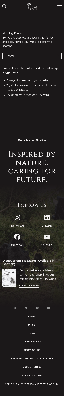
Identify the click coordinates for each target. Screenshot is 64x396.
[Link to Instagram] (15, 308)
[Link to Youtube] (48, 308)
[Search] (4, 6)
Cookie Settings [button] (32, 375)
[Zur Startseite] (32, 6)
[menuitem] (4, 6)
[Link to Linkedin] (26, 308)
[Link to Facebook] (37, 308)
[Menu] (59, 6)
